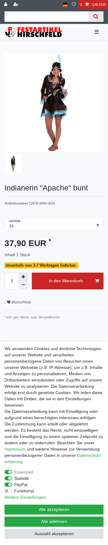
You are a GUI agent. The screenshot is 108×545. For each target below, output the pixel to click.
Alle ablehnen (54, 521)
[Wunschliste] (74, 4)
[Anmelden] (6, 4)
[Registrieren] (16, 4)
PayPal (20, 484)
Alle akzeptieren (54, 509)
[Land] (65, 4)
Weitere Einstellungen (25, 497)
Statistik (21, 478)
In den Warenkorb (66, 280)
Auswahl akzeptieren (54, 533)
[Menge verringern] (23, 285)
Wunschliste (20, 302)
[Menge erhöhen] (23, 277)
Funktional (24, 490)
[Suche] (96, 16)
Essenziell (23, 472)
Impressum (15, 449)
